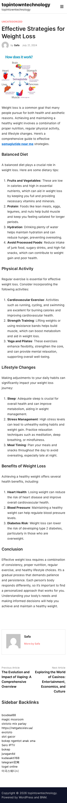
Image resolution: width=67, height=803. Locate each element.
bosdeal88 (9, 715)
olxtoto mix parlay (14, 723)
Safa (16, 45)
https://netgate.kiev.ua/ (17, 728)
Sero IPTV (8, 745)
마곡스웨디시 (10, 771)
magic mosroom (13, 719)
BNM (43, 797)
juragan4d (8, 753)
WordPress (26, 797)
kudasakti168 (10, 758)
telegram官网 (10, 762)
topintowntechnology (26, 4)
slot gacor (8, 736)
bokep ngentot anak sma (18, 741)
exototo (7, 732)
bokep (6, 749)
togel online (10, 766)
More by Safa (32, 643)
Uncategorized (12, 21)
